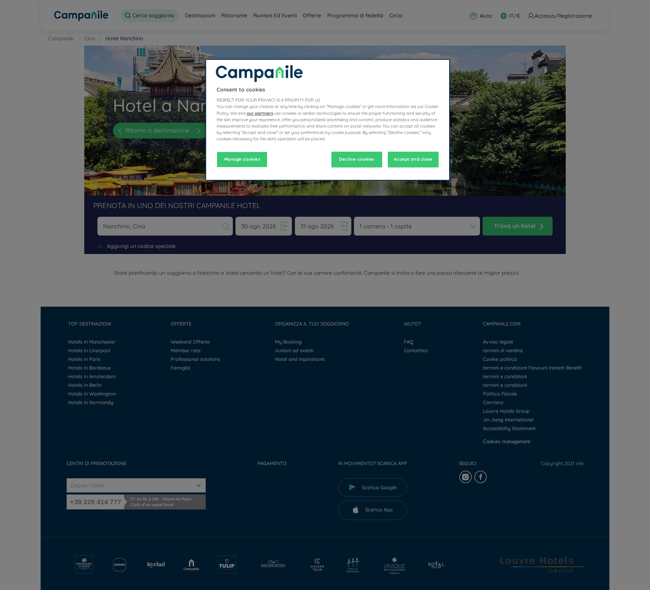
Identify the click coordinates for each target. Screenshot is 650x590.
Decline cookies (356, 159)
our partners (260, 113)
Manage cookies (242, 159)
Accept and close (413, 159)
